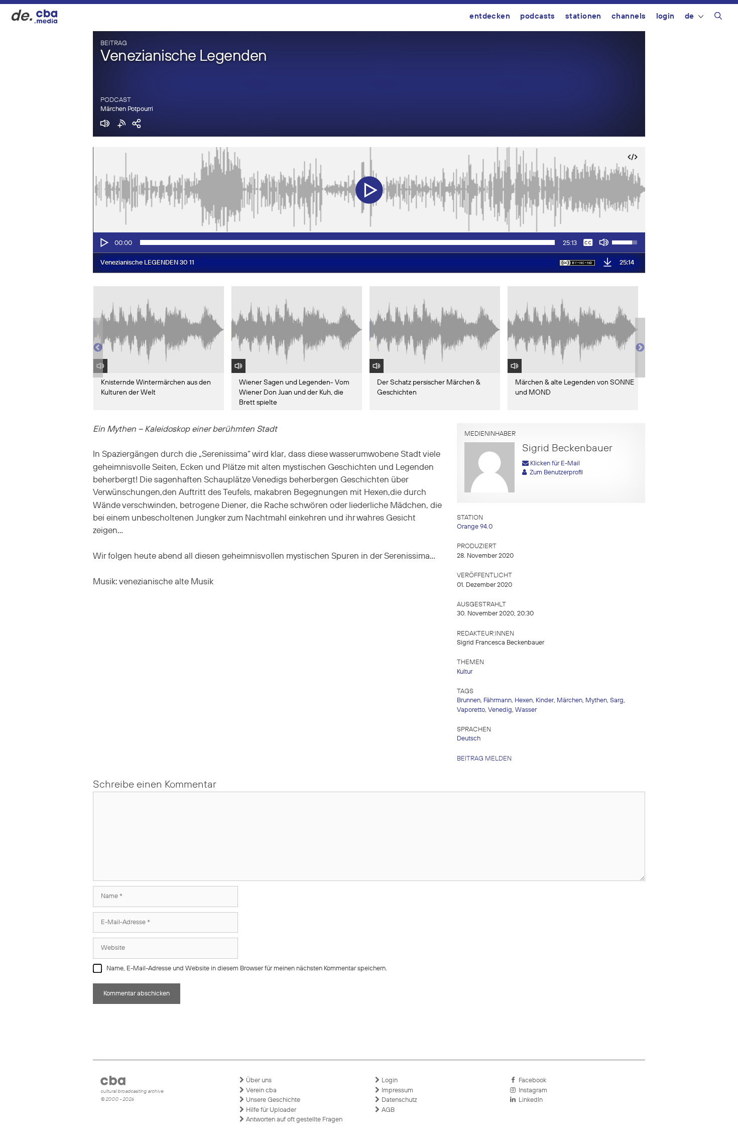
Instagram (531, 1090)
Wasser (526, 710)
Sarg (617, 700)
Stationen (583, 16)
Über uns (258, 1080)
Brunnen (468, 700)
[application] (369, 242)
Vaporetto (471, 710)
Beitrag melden (484, 758)
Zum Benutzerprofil (555, 472)
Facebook (531, 1080)
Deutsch (468, 738)
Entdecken (489, 16)
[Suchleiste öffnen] (718, 17)
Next (640, 348)
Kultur (464, 672)
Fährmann (497, 700)
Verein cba (260, 1090)
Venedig (500, 710)
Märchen (569, 700)
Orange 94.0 (475, 527)
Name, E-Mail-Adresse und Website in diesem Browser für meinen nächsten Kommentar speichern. (246, 968)
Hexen (524, 700)
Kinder (545, 700)
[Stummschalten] (604, 242)
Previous (98, 348)
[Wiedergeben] (103, 242)
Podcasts (537, 16)
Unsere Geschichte (272, 1100)
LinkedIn (529, 1100)
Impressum (396, 1090)
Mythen (596, 700)
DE (689, 16)
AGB (387, 1110)
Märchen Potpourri (126, 109)
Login (665, 16)
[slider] (347, 242)
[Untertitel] (588, 242)
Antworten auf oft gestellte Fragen (293, 1119)
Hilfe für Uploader (270, 1110)
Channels (628, 16)
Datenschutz (398, 1100)
